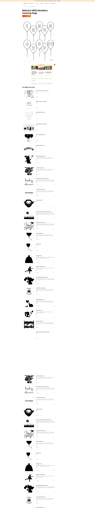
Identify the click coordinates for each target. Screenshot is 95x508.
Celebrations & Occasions (48, 78)
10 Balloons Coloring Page (40, 387)
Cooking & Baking (48, 70)
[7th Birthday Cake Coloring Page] (29, 379)
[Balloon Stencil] (29, 247)
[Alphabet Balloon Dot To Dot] (29, 116)
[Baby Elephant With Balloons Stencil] (29, 281)
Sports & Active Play (34, 70)
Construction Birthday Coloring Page (42, 343)
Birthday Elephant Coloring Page (41, 398)
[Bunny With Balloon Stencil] (29, 160)
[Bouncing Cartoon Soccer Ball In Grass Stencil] (29, 215)
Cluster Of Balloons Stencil (40, 134)
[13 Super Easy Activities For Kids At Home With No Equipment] (34, 67)
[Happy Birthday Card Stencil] (29, 226)
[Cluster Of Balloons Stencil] (29, 138)
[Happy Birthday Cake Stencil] (29, 291)
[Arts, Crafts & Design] (36, 92)
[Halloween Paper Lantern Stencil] (29, 127)
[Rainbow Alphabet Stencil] (29, 149)
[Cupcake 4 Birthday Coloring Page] (29, 358)
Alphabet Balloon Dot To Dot (40, 112)
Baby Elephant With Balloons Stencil (42, 277)
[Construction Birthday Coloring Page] (29, 347)
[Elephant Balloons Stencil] (29, 303)
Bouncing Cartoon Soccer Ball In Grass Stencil (43, 211)
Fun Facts (37, 3)
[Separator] (54, 64)
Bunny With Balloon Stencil (40, 156)
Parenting (41, 3)
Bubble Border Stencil (39, 321)
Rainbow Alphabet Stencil (40, 145)
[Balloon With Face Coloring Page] (29, 412)
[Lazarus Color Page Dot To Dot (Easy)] (29, 94)
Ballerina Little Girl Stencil (40, 266)
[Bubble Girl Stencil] (29, 314)
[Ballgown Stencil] (29, 259)
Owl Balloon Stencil (39, 200)
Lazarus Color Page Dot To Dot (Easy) (42, 90)
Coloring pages (33, 80)
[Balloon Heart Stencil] (29, 237)
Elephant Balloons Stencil (40, 299)
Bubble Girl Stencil (39, 310)
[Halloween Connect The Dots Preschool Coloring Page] (29, 368)
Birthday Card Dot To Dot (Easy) (41, 101)
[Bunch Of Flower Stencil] (29, 171)
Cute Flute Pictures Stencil (40, 189)
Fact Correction (50, 83)
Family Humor (47, 3)
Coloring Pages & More (34, 78)
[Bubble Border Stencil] (29, 325)
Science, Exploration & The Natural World (41, 70)
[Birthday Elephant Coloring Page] (29, 402)
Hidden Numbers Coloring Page (41, 419)
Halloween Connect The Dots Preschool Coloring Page (45, 365)
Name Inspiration (53, 3)
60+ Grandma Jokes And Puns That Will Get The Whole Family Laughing (45, 0)
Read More (58, 0)
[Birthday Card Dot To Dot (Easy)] (29, 105)
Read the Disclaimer (35, 83)
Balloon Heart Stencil (39, 233)
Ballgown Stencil (39, 255)
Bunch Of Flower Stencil (40, 167)
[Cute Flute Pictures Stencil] (29, 193)
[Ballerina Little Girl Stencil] (29, 270)
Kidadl (22, 6)
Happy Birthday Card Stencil (41, 222)
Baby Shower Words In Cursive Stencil (42, 178)
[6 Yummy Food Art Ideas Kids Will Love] (48, 67)
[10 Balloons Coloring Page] (29, 391)
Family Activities (31, 3)
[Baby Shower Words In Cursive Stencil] (29, 182)
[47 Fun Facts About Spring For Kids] (41, 68)
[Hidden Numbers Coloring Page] (29, 423)
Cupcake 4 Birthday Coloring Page (41, 354)
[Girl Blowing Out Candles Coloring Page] (29, 335)
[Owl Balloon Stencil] (29, 203)
